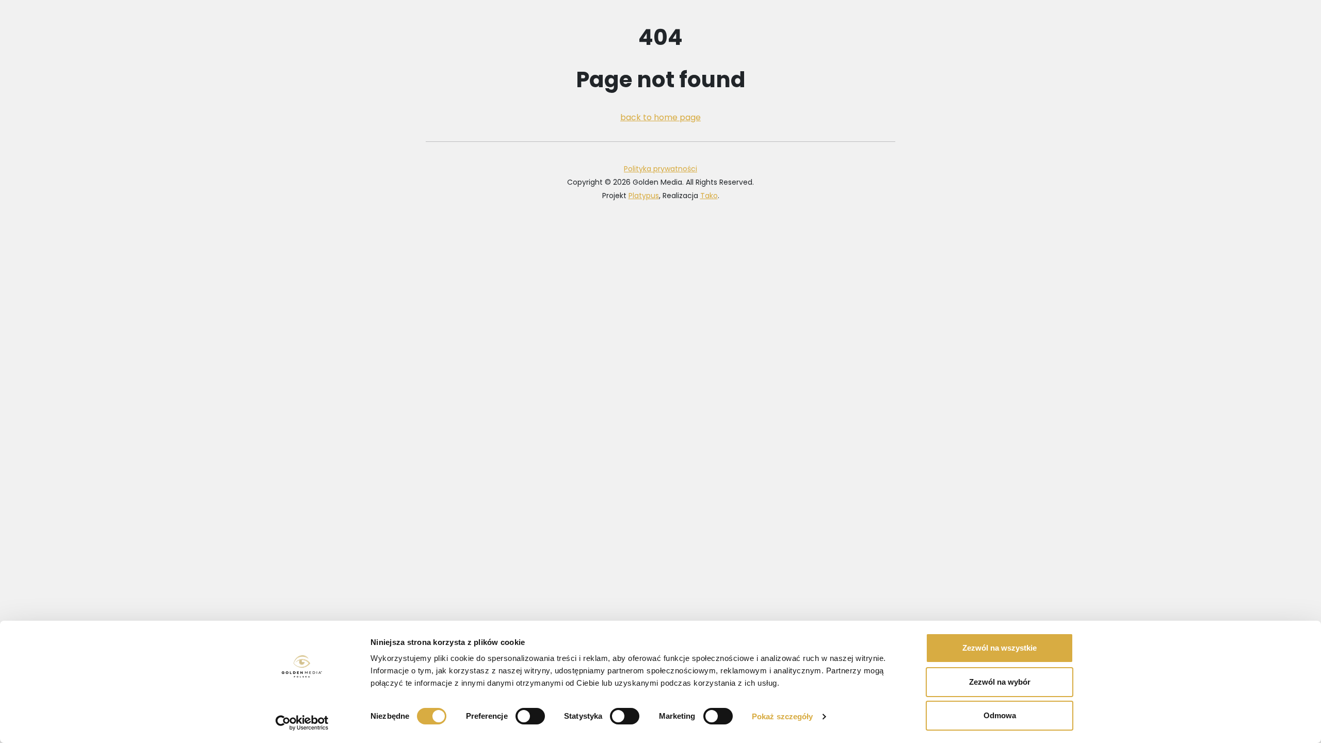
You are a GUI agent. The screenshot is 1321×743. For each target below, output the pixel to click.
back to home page (660, 117)
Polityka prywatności (660, 169)
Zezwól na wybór (999, 681)
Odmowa (1000, 715)
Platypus (644, 195)
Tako (709, 195)
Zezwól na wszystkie (999, 647)
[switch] (530, 716)
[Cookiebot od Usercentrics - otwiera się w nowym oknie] (302, 723)
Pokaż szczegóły (782, 716)
